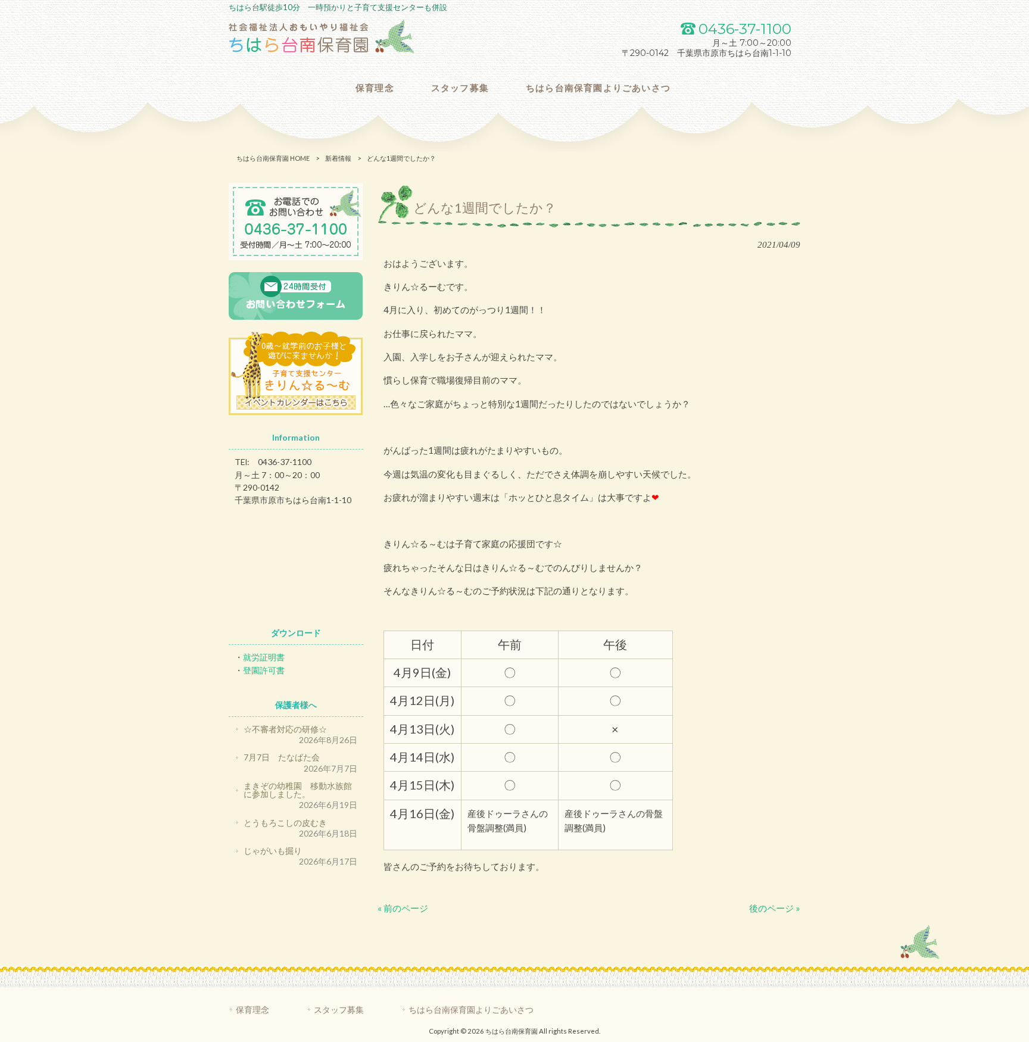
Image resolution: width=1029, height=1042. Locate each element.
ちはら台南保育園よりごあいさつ (471, 1009)
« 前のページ (403, 908)
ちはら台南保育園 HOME (273, 158)
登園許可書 (264, 670)
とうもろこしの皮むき (285, 823)
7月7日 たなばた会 (282, 757)
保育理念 (252, 1009)
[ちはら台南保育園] (321, 50)
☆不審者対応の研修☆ (285, 729)
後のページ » (774, 908)
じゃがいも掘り (273, 851)
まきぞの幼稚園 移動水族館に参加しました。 (298, 790)
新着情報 (338, 158)
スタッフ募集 (339, 1009)
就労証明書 (264, 657)
